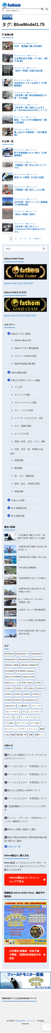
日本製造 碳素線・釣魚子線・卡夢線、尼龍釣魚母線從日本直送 (25, 955)
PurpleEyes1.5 (30, 700)
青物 (17, 491)
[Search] (44, 248)
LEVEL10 (18, 700)
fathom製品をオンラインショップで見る (24, 879)
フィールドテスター (29, 717)
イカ (17, 387)
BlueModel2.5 (11, 659)
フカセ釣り (10, 723)
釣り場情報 (16, 508)
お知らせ (15, 500)
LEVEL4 (17, 694)
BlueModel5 (36, 659)
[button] (5, 17)
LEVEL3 (8, 694)
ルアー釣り (35, 723)
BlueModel (9, 654)
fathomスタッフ (12, 683)
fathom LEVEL (29, 677)
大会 (7, 735)
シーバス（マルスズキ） (26, 418)
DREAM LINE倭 (11, 665)
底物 (13, 735)
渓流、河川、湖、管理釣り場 (29, 449)
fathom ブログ (18, 334)
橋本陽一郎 (22, 735)
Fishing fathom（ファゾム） (25, 1021)
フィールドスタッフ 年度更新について (27, 766)
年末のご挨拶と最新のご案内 (22, 829)
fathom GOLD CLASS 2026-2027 (20, 315)
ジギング (9, 717)
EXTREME (9, 671)
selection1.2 (10, 706)
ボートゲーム (22, 723)
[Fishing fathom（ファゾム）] (11, 5)
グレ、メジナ (21, 410)
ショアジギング (35, 711)
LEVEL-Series (27, 683)
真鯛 (17, 460)
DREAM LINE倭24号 (29, 665)
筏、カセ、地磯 (22, 476)
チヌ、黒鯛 (20, 426)
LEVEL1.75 (20, 688)
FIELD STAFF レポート (22, 380)
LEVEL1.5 (9, 688)
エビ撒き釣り (23, 706)
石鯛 (31, 735)
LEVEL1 (38, 683)
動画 (42, 729)
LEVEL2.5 (41, 688)
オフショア (20, 395)
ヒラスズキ (20, 433)
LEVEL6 (35, 694)
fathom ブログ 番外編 (25, 348)
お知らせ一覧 (14, 846)
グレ (24, 711)
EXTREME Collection (25, 671)
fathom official (21, 340)
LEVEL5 (26, 694)
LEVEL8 (8, 700)
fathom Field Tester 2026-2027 (19, 283)
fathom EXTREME (13, 677)
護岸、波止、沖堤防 (24, 483)
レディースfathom (23, 356)
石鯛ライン (39, 735)
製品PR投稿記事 (23, 364)
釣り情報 (15, 516)
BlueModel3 (24, 659)
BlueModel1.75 (22, 654)
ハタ (17, 717)
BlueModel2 (36, 654)
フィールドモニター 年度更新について (27, 782)
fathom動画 (16, 372)
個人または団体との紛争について (24, 790)
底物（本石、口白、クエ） (28, 441)
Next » (37, 238)
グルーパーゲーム (23, 402)
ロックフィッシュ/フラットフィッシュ (21, 729)
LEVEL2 (31, 688)
